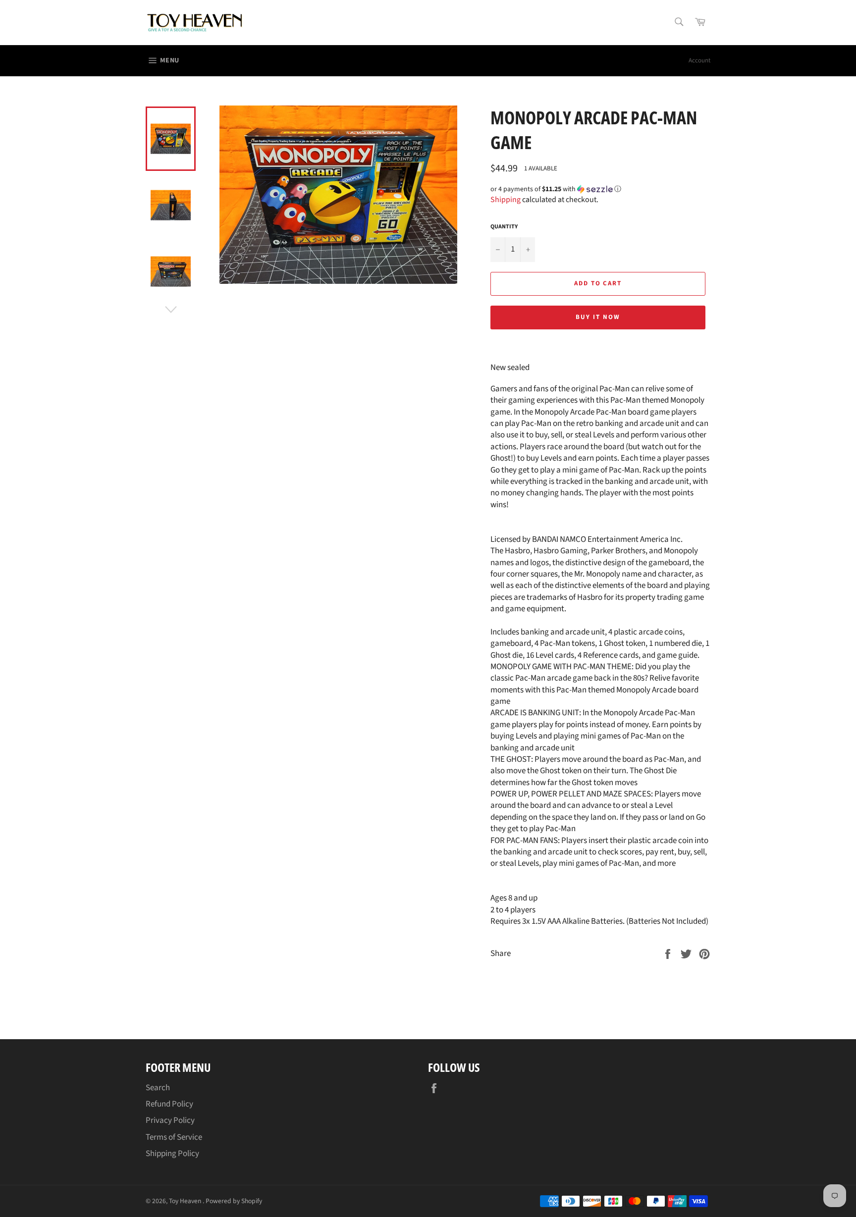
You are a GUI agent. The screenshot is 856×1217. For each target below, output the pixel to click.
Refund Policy (169, 1104)
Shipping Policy (172, 1154)
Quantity (504, 227)
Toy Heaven (186, 1201)
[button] (600, 189)
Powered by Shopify (234, 1201)
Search (158, 1088)
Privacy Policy (170, 1120)
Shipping (505, 199)
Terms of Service (174, 1137)
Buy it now (598, 317)
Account (699, 60)
